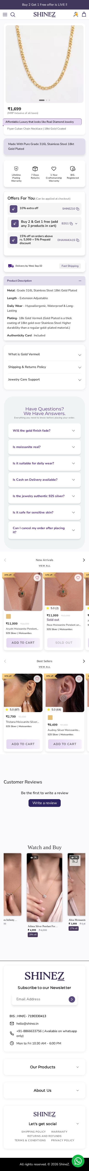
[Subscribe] (72, 999)
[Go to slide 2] (46, 100)
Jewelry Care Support (24, 379)
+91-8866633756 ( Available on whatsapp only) (46, 1033)
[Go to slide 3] (49, 100)
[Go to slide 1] (41, 100)
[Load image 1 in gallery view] (44, 64)
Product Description (19, 281)
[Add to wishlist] (37, 577)
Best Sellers (44, 661)
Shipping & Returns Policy (27, 367)
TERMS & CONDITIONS (30, 1140)
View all (44, 565)
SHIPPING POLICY (33, 1131)
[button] (44, 896)
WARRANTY (59, 1131)
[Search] (15, 15)
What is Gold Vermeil (24, 354)
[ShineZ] (44, 14)
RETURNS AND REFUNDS (44, 1136)
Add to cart (23, 643)
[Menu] (5, 15)
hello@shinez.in (27, 1023)
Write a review (44, 803)
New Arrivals (44, 560)
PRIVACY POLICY (62, 1140)
